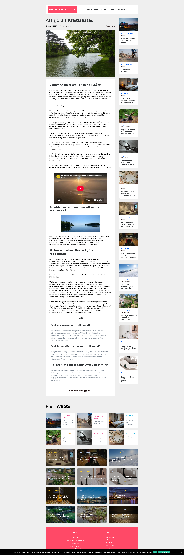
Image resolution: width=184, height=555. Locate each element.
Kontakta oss (122, 9)
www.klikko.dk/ (76, 549)
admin (123, 35)
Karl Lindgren (125, 157)
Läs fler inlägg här (80, 390)
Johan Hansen (65, 26)
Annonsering (92, 9)
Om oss (103, 9)
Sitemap (109, 548)
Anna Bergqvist (126, 126)
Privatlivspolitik (164, 552)
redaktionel (110, 26)
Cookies (111, 9)
